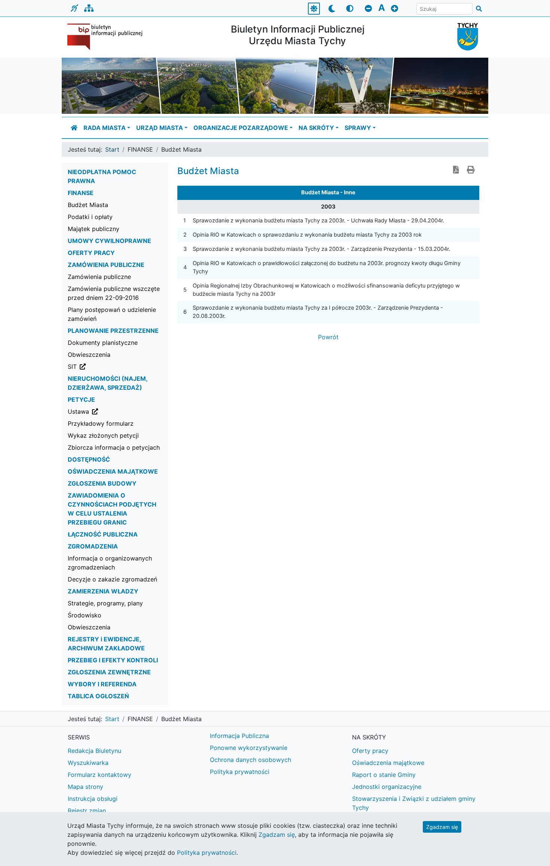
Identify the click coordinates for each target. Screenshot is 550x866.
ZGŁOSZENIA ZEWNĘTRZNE (109, 672)
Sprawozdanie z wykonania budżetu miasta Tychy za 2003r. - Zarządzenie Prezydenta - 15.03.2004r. (321, 249)
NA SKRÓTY (316, 127)
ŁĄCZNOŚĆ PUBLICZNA (103, 534)
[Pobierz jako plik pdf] (456, 170)
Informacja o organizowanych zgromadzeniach (110, 562)
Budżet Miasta (88, 205)
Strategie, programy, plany (105, 603)
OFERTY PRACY (91, 252)
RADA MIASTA (104, 127)
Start (112, 149)
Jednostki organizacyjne (386, 786)
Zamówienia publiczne (99, 276)
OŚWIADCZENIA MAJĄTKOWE (113, 471)
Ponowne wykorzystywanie (248, 747)
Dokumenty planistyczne (103, 342)
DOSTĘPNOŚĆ (89, 459)
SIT (110, 366)
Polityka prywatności (239, 771)
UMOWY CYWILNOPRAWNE (109, 240)
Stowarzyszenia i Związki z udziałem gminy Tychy (414, 803)
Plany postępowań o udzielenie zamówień (112, 314)
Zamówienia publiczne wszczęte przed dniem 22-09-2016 (114, 293)
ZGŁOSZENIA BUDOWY (102, 483)
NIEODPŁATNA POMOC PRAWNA (102, 176)
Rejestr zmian (87, 810)
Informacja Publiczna (239, 735)
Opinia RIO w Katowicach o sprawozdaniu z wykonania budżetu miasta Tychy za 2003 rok (307, 234)
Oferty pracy (370, 750)
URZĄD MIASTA (159, 127)
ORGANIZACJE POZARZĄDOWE (240, 127)
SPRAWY (358, 127)
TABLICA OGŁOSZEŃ (98, 696)
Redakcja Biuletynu (94, 750)
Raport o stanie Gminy (384, 774)
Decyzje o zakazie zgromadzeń (112, 579)
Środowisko (84, 615)
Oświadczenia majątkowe (388, 762)
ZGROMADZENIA (93, 546)
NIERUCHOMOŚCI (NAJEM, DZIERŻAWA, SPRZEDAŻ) (107, 383)
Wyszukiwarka (88, 762)
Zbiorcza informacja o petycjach (114, 447)
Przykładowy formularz (101, 423)
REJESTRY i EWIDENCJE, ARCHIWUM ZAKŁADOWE (106, 643)
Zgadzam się (442, 827)
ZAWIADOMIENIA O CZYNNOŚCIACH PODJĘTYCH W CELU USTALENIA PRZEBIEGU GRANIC (112, 509)
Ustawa (116, 411)
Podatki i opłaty (90, 217)
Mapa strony (85, 786)
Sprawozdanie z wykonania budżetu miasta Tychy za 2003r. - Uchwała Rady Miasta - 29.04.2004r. (318, 220)
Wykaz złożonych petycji (103, 435)
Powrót (328, 337)
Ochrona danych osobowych (250, 759)
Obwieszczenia (89, 354)
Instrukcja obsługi (92, 798)
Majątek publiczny (93, 229)
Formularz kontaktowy (99, 774)
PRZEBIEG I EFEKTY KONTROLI (113, 660)
